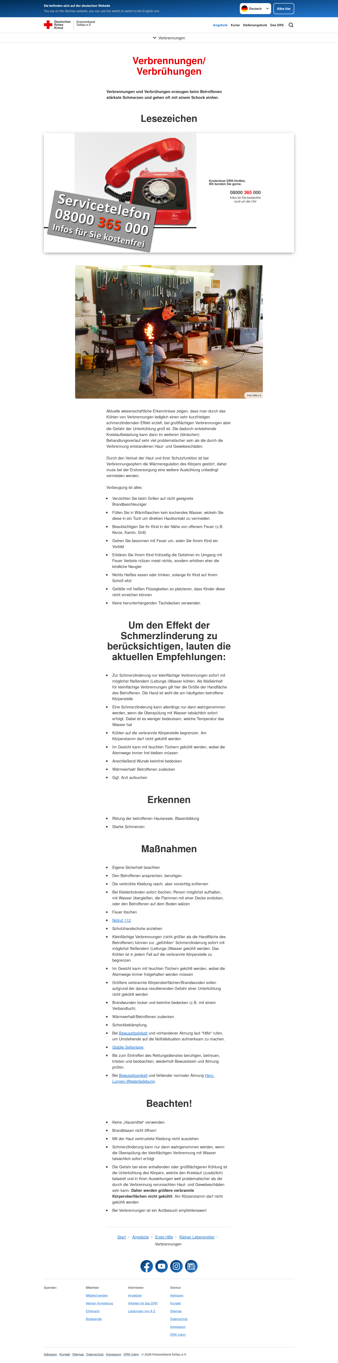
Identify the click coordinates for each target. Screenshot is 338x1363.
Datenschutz (179, 1319)
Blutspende (94, 1319)
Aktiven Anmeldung (99, 1303)
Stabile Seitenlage (127, 1047)
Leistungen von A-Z (141, 1311)
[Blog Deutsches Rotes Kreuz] (191, 1266)
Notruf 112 (121, 920)
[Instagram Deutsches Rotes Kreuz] (176, 1266)
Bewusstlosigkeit (133, 1033)
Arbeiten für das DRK (143, 1303)
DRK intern (178, 1334)
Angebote (220, 25)
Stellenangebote (255, 25)
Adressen (176, 1295)
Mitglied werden (97, 1295)
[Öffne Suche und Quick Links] (291, 25)
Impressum (177, 1326)
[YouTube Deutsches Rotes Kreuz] (161, 1266)
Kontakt (175, 1303)
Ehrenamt (92, 1311)
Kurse (235, 25)
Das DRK (277, 25)
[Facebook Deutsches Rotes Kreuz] (146, 1266)
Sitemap (176, 1311)
